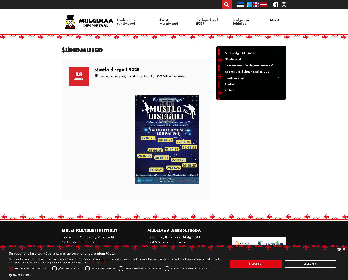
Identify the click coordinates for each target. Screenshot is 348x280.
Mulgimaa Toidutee (240, 22)
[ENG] (256, 4)
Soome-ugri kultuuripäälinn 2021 (247, 71)
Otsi (227, 4)
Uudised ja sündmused (126, 22)
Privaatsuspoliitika (97, 262)
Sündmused (233, 59)
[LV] (264, 4)
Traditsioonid (234, 78)
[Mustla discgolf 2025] (168, 139)
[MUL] (249, 4)
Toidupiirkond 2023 (207, 22)
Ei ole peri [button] (310, 263)
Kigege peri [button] (256, 263)
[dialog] (174, 262)
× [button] (344, 249)
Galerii (229, 90)
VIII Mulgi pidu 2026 (240, 53)
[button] (115, 275)
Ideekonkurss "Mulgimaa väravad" (249, 65)
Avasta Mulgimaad (168, 22)
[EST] (241, 4)
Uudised (230, 84)
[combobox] (339, 249)
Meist (274, 20)
